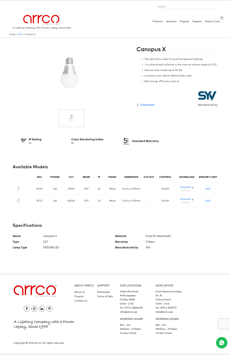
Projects (184, 21)
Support (197, 21)
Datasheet (185, 187)
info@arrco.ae (128, 312)
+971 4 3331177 (167, 308)
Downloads (147, 105)
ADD (207, 189)
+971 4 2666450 (133, 308)
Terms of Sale (105, 296)
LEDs (20, 34)
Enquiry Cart (212, 21)
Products (158, 21)
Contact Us (80, 301)
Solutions (171, 21)
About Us (79, 292)
